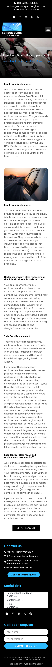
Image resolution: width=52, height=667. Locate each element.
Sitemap (36, 659)
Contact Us (13, 606)
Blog (9, 604)
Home (5, 61)
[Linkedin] (26, 16)
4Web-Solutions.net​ (33, 664)
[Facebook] (14, 16)
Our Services (13, 600)
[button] (48, 29)
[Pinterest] (38, 16)
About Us (12, 595)
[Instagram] (20, 16)
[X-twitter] (32, 16)
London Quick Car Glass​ (19, 593)
